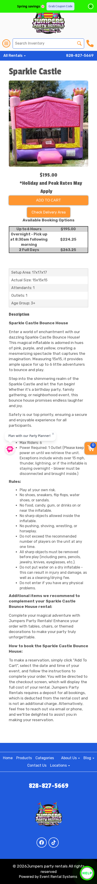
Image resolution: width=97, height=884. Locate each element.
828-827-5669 (80, 55)
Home (8, 758)
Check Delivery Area (49, 212)
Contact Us (36, 765)
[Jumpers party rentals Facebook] (42, 842)
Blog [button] (87, 758)
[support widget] (87, 873)
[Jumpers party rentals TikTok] (53, 842)
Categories (44, 758)
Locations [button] (59, 765)
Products (24, 758)
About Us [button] (69, 758)
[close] (90, 6)
